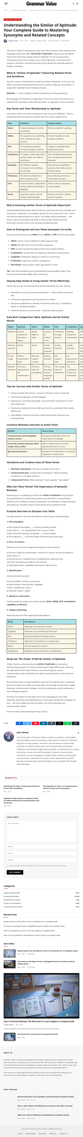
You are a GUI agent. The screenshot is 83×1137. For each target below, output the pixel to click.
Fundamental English (11, 896)
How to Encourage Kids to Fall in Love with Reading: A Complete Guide (29, 931)
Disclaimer (42, 1133)
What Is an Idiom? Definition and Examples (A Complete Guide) (43, 1115)
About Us (52, 1133)
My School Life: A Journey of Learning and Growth (38, 1034)
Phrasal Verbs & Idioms (12, 900)
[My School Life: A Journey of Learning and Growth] (10, 1037)
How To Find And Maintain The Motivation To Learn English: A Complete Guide (32, 935)
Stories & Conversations (12, 903)
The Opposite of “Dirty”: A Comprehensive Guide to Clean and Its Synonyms (60, 787)
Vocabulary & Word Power (13, 19)
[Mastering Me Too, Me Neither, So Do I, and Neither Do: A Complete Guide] (10, 953)
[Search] (77, 3)
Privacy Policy (30, 1133)
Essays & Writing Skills (12, 893)
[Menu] (6, 3)
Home (20, 1133)
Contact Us (63, 1133)
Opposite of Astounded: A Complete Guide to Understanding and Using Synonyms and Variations (21, 800)
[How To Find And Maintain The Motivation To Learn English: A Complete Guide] (41, 995)
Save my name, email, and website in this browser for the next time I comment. (38, 866)
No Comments (54, 41)
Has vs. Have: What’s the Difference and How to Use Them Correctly (45, 1106)
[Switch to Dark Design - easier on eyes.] (73, 4)
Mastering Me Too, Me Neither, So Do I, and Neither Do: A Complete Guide (30, 922)
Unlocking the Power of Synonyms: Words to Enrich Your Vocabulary (22, 787)
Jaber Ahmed (14, 41)
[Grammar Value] (41, 3)
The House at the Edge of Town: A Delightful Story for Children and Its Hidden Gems (34, 926)
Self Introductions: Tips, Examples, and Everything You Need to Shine (46, 1097)
